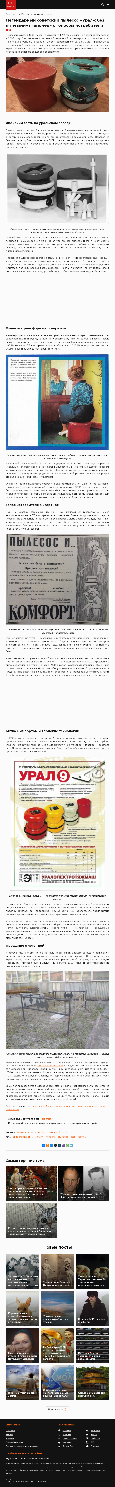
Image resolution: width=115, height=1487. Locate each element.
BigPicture (24, 14)
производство (41, 14)
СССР (73, 1137)
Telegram (45, 1118)
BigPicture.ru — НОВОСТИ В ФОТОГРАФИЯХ (27, 1458)
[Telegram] (71, 1145)
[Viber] (63, 1145)
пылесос (63, 1137)
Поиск (99, 4)
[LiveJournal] (59, 1145)
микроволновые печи (50, 1065)
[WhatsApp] (67, 1145)
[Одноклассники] (47, 1145)
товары (82, 1137)
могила (39, 1137)
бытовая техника (23, 1137)
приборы (50, 1137)
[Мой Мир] (51, 1145)
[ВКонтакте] (43, 1145)
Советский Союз (57, 1132)
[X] (55, 1145)
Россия (41, 1132)
